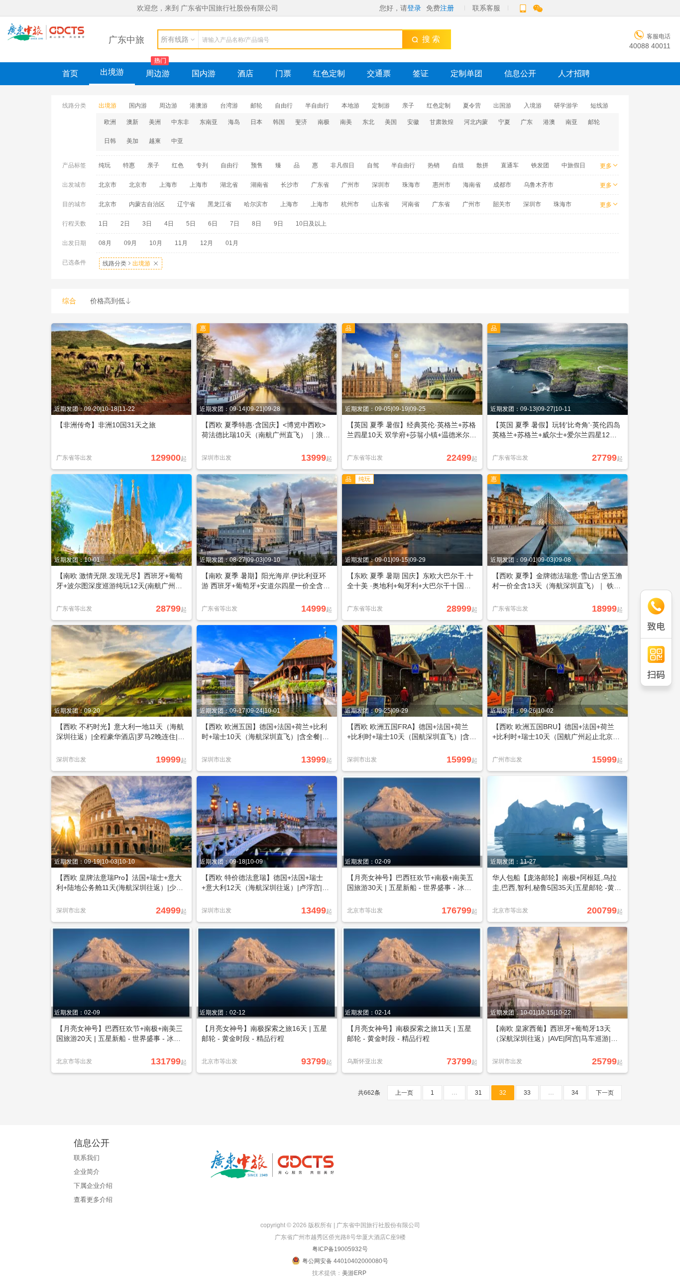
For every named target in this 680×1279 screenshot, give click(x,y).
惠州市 (442, 184)
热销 (434, 165)
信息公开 (520, 73)
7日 (234, 223)
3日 (147, 223)
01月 (232, 243)
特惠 (129, 165)
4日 (169, 223)
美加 (132, 140)
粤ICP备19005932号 (340, 1249)
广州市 (350, 184)
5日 (191, 223)
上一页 (404, 1092)
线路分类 (131, 263)
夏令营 (472, 105)
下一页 (605, 1092)
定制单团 (466, 73)
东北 (368, 122)
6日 (213, 223)
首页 (70, 73)
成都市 (502, 184)
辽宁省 (186, 204)
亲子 (408, 105)
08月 (105, 243)
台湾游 (229, 105)
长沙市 (290, 184)
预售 (257, 165)
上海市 (168, 184)
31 (478, 1092)
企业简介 (87, 1171)
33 (527, 1092)
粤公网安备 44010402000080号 (345, 1261)
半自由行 (317, 105)
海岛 (234, 122)
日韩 (110, 140)
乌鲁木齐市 (539, 184)
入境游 (533, 105)
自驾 (373, 165)
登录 (414, 8)
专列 (202, 165)
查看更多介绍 (93, 1199)
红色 (178, 165)
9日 (278, 223)
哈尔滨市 (256, 204)
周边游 (158, 73)
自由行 (284, 105)
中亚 (177, 140)
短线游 (599, 105)
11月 (181, 243)
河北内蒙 (476, 122)
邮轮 (256, 105)
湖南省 (259, 184)
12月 (206, 243)
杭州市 (350, 204)
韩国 (279, 122)
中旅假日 (573, 165)
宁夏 (504, 122)
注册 (447, 8)
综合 (69, 301)
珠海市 (411, 184)
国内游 (204, 73)
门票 (283, 73)
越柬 (155, 140)
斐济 (301, 122)
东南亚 (209, 122)
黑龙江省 (219, 204)
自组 (458, 165)
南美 (346, 122)
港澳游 (199, 105)
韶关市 (502, 204)
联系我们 (87, 1157)
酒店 (245, 73)
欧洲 (110, 122)
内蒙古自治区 (147, 204)
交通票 (379, 73)
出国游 (502, 105)
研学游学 (566, 105)
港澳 (549, 122)
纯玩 (105, 165)
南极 (324, 122)
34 (574, 1092)
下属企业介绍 (93, 1185)
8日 (256, 223)
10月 (155, 243)
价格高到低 (111, 301)
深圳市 (381, 184)
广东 (527, 122)
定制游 (381, 105)
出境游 (112, 72)
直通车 (510, 165)
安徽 (413, 122)
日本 (256, 122)
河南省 (411, 204)
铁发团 (540, 165)
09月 (130, 243)
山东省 (380, 204)
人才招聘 (574, 73)
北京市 (107, 184)
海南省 (472, 184)
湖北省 (229, 184)
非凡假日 (342, 165)
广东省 (320, 184)
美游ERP (354, 1273)
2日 (125, 223)
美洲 (155, 122)
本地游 (350, 105)
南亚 (571, 122)
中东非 (180, 122)
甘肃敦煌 (441, 122)
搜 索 (429, 39)
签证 (421, 73)
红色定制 (329, 73)
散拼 (482, 165)
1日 (103, 223)
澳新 (132, 122)
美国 (391, 122)
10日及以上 (311, 223)
